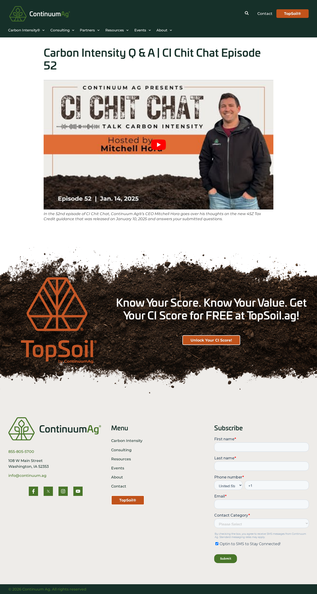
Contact (118, 486)
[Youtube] (78, 491)
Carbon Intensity (126, 440)
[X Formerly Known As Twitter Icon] (48, 491)
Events (140, 30)
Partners (87, 30)
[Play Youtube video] (158, 144)
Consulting (60, 30)
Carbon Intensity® (24, 30)
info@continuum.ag (27, 475)
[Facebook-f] (33, 491)
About (161, 30)
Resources (114, 30)
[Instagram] (63, 491)
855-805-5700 (21, 451)
